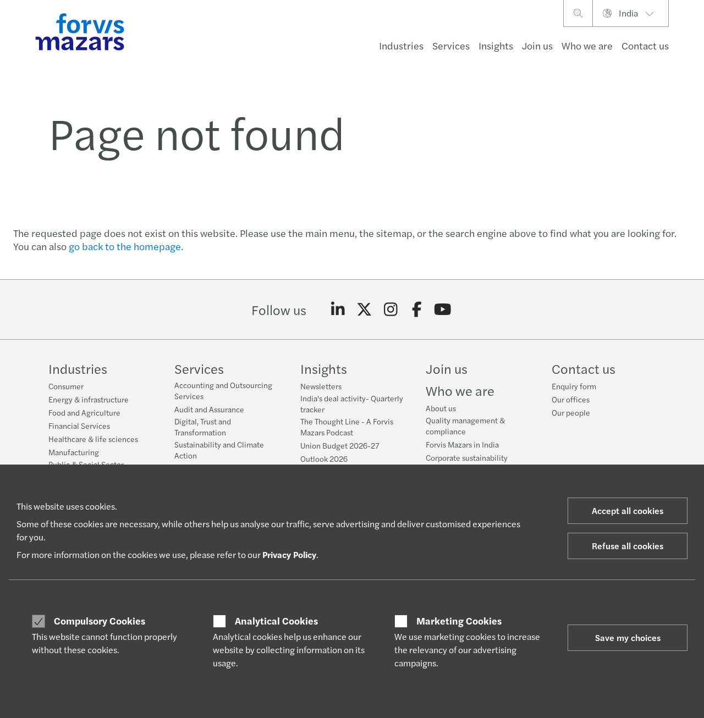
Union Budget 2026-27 (339, 445)
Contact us (645, 45)
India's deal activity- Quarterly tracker (351, 404)
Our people (571, 412)
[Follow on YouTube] (443, 309)
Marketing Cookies (459, 621)
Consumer (66, 385)
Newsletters (321, 385)
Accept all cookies (627, 510)
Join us (537, 45)
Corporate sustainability (467, 457)
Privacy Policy (289, 554)
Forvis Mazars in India (462, 444)
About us (441, 407)
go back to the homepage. (126, 246)
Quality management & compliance (465, 426)
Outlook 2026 (324, 458)
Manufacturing (73, 451)
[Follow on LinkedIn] (338, 309)
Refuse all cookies (627, 545)
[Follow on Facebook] (416, 309)
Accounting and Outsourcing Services (223, 390)
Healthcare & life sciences (93, 438)
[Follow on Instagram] (390, 309)
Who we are (587, 45)
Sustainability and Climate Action (219, 450)
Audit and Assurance (209, 409)
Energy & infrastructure (88, 399)
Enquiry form (574, 385)
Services (451, 45)
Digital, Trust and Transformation (202, 427)
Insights (496, 45)
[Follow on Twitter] (364, 309)
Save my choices (628, 637)
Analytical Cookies (276, 621)
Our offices (571, 399)
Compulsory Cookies (99, 621)
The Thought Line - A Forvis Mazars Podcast (346, 427)
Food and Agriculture (84, 412)
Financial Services (79, 425)
